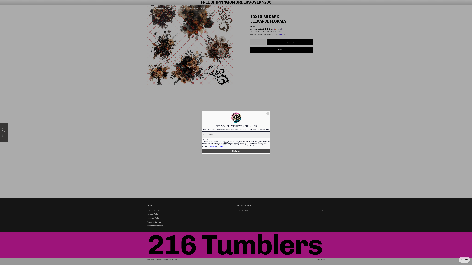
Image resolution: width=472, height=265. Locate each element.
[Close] (267, 113)
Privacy (220, 146)
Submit (236, 151)
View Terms (212, 146)
